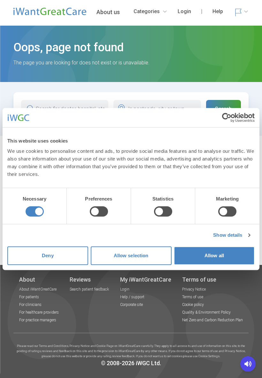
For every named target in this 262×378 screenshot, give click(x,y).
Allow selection (131, 255)
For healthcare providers (39, 312)
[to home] (49, 14)
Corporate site (131, 304)
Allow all (214, 255)
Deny (47, 255)
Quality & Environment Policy (206, 312)
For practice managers (37, 320)
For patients (29, 297)
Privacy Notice (194, 289)
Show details (227, 235)
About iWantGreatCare (38, 289)
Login (124, 289)
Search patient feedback (89, 289)
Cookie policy (193, 304)
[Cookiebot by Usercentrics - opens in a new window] (227, 117)
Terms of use (192, 297)
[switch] (99, 211)
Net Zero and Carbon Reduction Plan (212, 320)
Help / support (132, 297)
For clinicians (30, 304)
